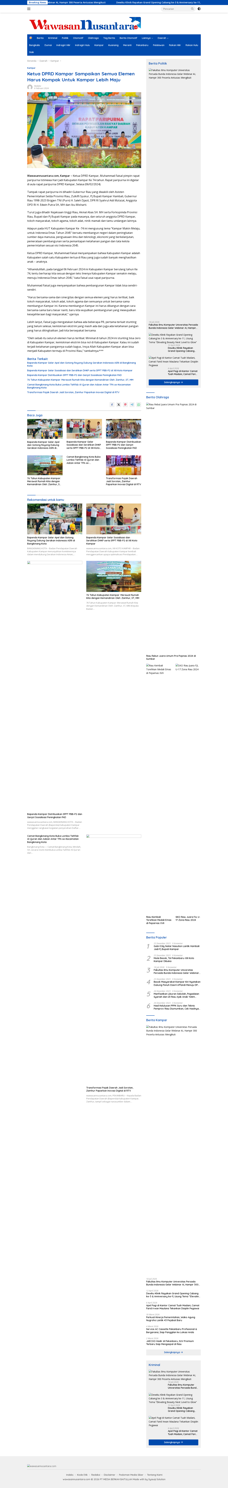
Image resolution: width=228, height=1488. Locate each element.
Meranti (127, 45)
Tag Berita (109, 38)
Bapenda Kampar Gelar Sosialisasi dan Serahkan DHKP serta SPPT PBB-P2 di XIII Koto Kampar (80, 370)
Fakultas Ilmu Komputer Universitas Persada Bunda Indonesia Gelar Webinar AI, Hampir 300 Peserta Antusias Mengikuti (173, 326)
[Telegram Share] (132, 404)
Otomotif (78, 38)
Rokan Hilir (175, 45)
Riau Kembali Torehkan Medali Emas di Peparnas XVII (158, 919)
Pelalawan (158, 45)
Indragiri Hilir (63, 45)
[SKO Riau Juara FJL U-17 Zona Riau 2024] (188, 789)
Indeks (69, 1474)
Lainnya (146, 38)
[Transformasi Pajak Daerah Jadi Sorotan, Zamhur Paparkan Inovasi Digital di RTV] (123, 465)
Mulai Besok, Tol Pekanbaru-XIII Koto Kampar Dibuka (174, 960)
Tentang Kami (154, 1474)
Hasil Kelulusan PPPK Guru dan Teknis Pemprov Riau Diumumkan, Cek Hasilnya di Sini (176, 1007)
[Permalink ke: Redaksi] (30, 86)
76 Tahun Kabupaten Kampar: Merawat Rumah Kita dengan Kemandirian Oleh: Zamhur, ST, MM (80, 379)
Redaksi (37, 86)
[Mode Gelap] (199, 9)
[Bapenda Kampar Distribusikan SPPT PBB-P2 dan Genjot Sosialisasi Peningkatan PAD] (123, 429)
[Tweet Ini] (118, 404)
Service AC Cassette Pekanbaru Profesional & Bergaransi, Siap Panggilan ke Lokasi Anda (171, 1331)
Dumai (48, 45)
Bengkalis (34, 45)
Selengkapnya (172, 382)
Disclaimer (109, 1474)
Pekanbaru (142, 45)
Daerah (162, 38)
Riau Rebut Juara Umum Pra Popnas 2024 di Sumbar (171, 657)
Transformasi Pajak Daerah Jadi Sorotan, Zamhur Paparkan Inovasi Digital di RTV (73, 392)
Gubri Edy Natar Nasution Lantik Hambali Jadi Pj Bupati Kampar (176, 948)
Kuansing (113, 45)
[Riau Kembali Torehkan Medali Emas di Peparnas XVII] (158, 789)
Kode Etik (82, 1474)
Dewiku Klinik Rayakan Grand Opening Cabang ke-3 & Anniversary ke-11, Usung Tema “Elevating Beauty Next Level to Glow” (146, 2)
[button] (192, 8)
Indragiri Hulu (82, 45)
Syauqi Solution (156, 1479)
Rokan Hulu (192, 45)
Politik (65, 38)
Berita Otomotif (128, 38)
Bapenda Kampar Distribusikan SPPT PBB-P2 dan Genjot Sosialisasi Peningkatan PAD (74, 375)
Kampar (99, 45)
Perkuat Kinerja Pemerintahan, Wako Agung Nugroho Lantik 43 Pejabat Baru (170, 1319)
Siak (31, 52)
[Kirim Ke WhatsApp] (138, 404)
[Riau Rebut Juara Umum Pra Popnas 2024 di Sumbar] (173, 528)
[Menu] (29, 9)
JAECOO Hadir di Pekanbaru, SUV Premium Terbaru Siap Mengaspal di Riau (170, 1343)
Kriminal (52, 38)
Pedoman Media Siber (131, 1474)
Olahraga (93, 38)
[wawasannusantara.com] (85, 23)
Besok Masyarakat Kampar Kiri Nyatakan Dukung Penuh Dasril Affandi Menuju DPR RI (177, 983)
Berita (40, 38)
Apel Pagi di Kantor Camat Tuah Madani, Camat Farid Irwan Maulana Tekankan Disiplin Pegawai (182, 373)
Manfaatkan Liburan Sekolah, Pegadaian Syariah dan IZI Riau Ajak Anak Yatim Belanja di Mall (176, 995)
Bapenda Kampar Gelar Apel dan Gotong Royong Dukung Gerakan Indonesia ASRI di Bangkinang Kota (81, 364)
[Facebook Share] (112, 404)
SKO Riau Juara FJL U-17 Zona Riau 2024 (188, 918)
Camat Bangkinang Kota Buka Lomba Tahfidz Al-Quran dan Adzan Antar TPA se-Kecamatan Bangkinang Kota (79, 386)
